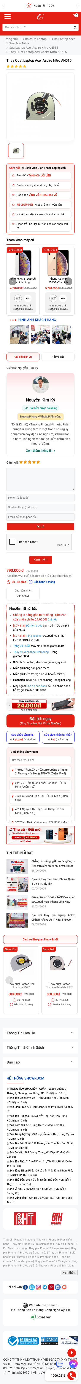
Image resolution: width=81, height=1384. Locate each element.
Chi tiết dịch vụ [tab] (23, 356)
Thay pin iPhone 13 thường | (20, 1239)
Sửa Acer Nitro (19, 43)
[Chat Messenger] (72, 1363)
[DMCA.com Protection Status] (49, 1340)
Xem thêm (69, 1272)
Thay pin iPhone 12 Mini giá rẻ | (53, 1261)
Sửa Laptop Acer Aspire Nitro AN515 (33, 47)
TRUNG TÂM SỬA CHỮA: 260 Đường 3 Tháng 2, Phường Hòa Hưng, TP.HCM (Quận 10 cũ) (41, 771)
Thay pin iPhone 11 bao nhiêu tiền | (50, 1248)
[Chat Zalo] (60, 1363)
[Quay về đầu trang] (72, 1352)
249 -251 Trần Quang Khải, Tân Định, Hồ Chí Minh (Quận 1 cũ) (41, 784)
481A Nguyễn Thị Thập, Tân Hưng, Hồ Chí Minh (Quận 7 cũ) (39, 811)
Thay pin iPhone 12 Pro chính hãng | (38, 1256)
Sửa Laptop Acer (63, 39)
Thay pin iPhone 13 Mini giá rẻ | (57, 1265)
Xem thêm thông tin (39, 450)
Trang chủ (11, 39)
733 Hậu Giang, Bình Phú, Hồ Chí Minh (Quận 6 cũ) (41, 797)
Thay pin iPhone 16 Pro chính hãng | (32, 1243)
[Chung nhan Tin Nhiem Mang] (70, 1340)
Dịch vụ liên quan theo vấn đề (40, 939)
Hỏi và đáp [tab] (58, 356)
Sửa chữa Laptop (35, 39)
